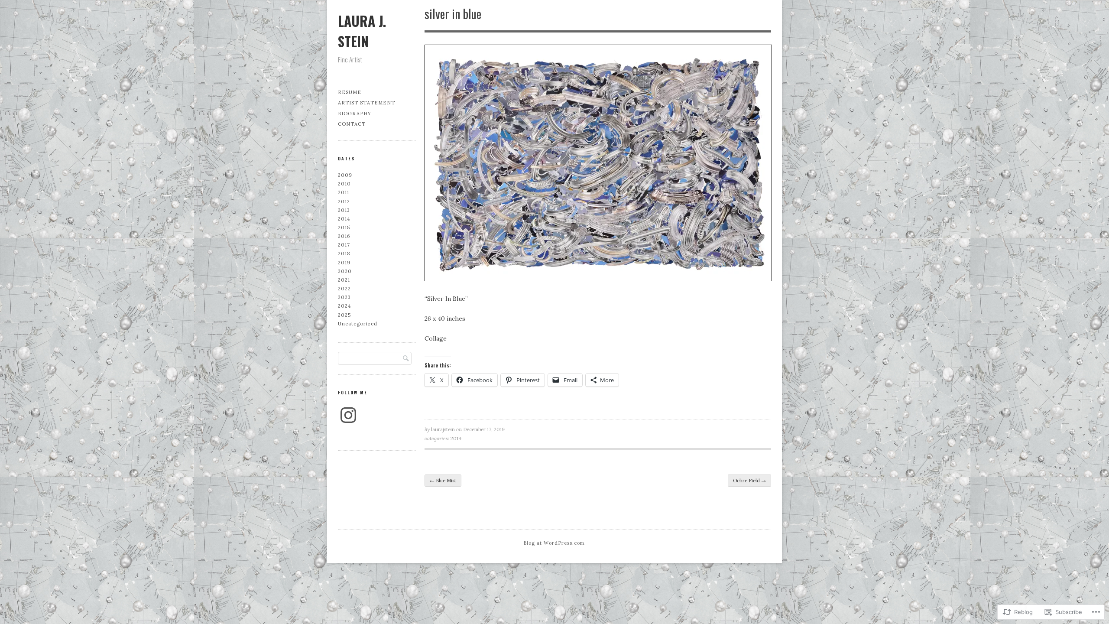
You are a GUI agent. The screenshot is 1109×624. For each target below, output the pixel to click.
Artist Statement (366, 103)
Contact (352, 124)
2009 (345, 175)
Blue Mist (443, 481)
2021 (344, 280)
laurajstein (443, 429)
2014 (344, 219)
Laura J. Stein (362, 30)
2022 (344, 289)
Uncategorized (357, 324)
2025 (344, 315)
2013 (344, 210)
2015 (344, 227)
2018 (344, 253)
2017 (344, 245)
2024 (344, 306)
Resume (349, 92)
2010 (344, 184)
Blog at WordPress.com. (554, 543)
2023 (344, 297)
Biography (354, 113)
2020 (345, 271)
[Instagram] (348, 415)
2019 (456, 439)
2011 (343, 192)
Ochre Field (749, 481)
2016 (344, 236)
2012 (344, 201)
